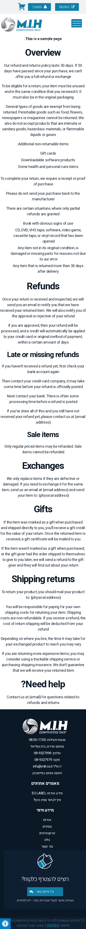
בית (74, 40)
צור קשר (47, 846)
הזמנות (64, 7)
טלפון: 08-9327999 (47, 753)
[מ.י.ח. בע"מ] (21, 34)
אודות (47, 819)
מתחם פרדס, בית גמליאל (47, 746)
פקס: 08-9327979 (47, 759)
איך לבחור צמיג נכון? (47, 799)
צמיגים (47, 826)
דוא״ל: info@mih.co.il (47, 766)
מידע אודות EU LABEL (47, 793)
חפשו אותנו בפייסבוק (47, 773)
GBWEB (53, 925)
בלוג (47, 839)
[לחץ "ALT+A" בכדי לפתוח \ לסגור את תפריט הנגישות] (5, 923)
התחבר (37, 7)
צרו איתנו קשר (45, 891)
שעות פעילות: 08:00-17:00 (47, 739)
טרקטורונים (47, 833)
